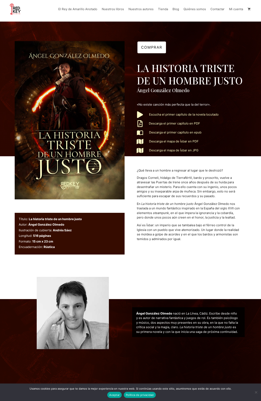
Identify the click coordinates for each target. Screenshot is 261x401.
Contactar (217, 9)
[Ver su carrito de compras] (249, 9)
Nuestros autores (141, 9)
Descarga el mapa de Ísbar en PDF (174, 141)
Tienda (163, 9)
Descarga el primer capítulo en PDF (174, 123)
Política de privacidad (140, 395)
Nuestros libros (113, 9)
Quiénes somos (195, 9)
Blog (176, 9)
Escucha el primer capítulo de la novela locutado (184, 114)
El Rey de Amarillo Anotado (77, 9)
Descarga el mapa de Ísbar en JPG (173, 150)
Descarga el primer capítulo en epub (175, 132)
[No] (256, 392)
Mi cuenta (236, 9)
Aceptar (114, 395)
